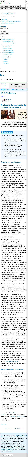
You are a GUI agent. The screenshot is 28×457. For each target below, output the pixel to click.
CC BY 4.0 (3, 414)
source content (21, 416)
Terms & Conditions (20, 447)
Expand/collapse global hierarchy (2, 90)
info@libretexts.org (8, 451)
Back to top (3, 424)
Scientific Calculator (8, 50)
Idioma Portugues (19, 89)
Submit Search (4, 33)
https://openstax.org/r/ (11, 361)
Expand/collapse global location (26, 89)
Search (3, 455)
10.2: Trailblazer (13, 412)
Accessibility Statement (6, 449)
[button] (5, 61)
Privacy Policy (11, 447)
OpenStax (8, 99)
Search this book (4, 28)
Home (8, 89)
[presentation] (9, 122)
